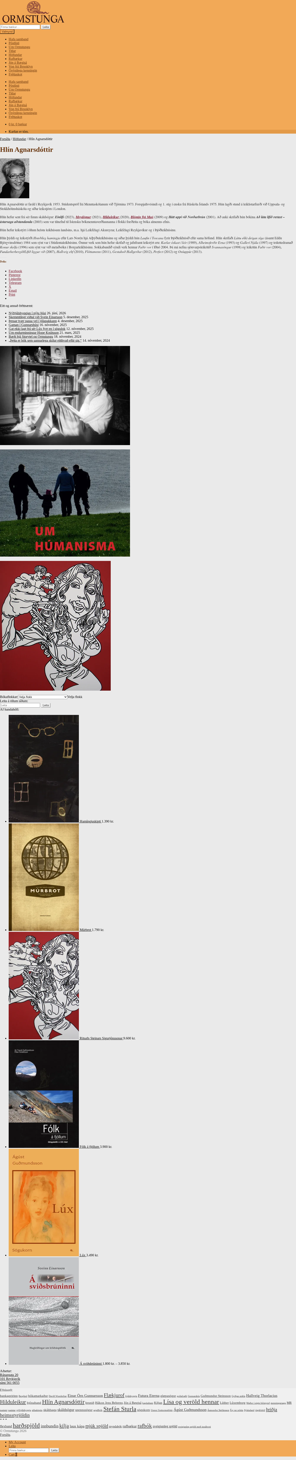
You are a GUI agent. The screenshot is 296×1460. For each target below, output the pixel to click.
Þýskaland (249, 1410)
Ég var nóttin (236, 1410)
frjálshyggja (131, 1396)
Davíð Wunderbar (58, 1396)
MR (289, 1402)
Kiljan (158, 1402)
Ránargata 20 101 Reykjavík (10, 1377)
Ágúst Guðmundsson (190, 1410)
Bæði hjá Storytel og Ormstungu (31, 336)
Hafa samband (18, 39)
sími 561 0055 (10, 1383)
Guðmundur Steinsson (216, 1396)
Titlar (12, 51)
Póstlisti (14, 43)
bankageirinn (9, 1396)
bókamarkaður (38, 1396)
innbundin (50, 1426)
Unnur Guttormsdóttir (162, 1410)
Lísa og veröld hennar (191, 1401)
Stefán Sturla (119, 1408)
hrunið (89, 1402)
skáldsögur (65, 1410)
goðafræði (182, 1396)
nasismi (3, 1410)
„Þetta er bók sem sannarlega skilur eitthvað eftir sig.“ (45, 340)
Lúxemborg (238, 1402)
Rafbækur (15, 59)
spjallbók (97, 1410)
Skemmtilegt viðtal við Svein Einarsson (35, 317)
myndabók (115, 1426)
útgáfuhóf (260, 1410)
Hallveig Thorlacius (261, 1395)
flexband (6, 1426)
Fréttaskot (15, 74)
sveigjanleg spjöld (165, 1426)
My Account (17, 1442)
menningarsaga (278, 1403)
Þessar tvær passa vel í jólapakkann (33, 321)
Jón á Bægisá (18, 62)
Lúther (224, 1402)
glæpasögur (168, 1396)
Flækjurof (114, 1395)
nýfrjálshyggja (23, 1410)
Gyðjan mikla (238, 1396)
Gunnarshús (194, 1396)
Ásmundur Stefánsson (218, 1410)
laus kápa (77, 1426)
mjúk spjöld (96, 1426)
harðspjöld (26, 1425)
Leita (46, 27)
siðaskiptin (37, 1410)
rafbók (145, 1426)
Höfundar (15, 55)
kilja (64, 1426)
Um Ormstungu (19, 47)
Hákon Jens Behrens (109, 1402)
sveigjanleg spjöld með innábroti (194, 1427)
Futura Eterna (148, 1395)
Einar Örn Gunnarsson (85, 1395)
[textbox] (74, 697)
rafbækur (130, 1426)
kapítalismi (147, 1403)
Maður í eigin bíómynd (258, 1403)
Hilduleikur (13, 1402)
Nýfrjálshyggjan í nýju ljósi (27, 313)
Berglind (23, 1396)
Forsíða (5, 139)
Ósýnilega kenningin (23, 70)
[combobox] (74, 697)
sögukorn (143, 1410)
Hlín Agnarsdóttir (63, 1401)
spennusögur (84, 1410)
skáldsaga (50, 1410)
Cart (13, 1454)
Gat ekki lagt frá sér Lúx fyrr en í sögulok (37, 329)
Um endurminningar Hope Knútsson (34, 332)
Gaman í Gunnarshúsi (24, 325)
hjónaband (34, 1402)
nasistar (12, 1410)
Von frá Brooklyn (21, 66)
